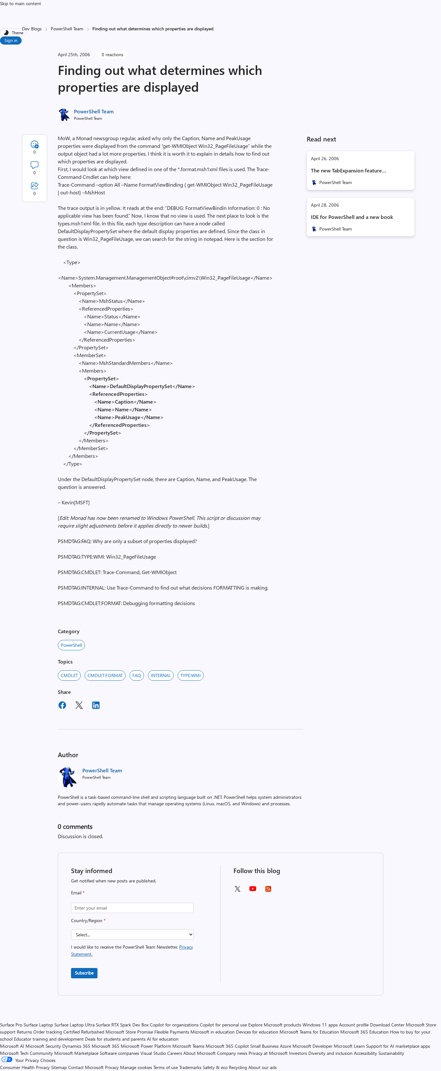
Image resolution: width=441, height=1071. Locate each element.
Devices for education (257, 1032)
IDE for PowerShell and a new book (352, 216)
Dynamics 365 (76, 1046)
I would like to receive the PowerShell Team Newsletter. (132, 950)
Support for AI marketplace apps (398, 1046)
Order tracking (47, 1032)
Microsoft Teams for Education (309, 1032)
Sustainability (391, 1053)
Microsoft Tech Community (26, 1053)
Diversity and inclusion (330, 1053)
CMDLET (69, 675)
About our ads (262, 1067)
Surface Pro (11, 1025)
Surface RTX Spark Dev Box (122, 1025)
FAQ (136, 675)
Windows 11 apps (320, 1025)
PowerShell (71, 645)
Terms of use (165, 1067)
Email (78, 893)
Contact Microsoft (86, 1067)
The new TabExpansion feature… (348, 170)
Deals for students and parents (115, 1039)
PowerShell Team (67, 29)
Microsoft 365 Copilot (227, 1046)
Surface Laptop (38, 1025)
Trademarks (190, 1067)
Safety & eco (215, 1067)
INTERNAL (161, 675)
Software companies (119, 1053)
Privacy (112, 1067)
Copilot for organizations (174, 1025)
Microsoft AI (12, 1046)
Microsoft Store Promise (129, 1032)
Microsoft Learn (349, 1046)
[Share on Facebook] (62, 706)
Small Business (264, 1046)
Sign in (11, 40)
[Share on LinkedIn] (95, 706)
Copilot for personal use (223, 1025)
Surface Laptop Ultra (74, 1025)
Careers (174, 1053)
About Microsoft (199, 1053)
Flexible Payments (171, 1032)
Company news (232, 1053)
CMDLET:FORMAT (105, 675)
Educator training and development (49, 1039)
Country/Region (88, 920)
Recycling (238, 1067)
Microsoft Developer (312, 1046)
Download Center (387, 1025)
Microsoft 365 (105, 1046)
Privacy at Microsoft (268, 1053)
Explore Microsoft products (274, 1025)
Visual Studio (153, 1053)
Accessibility (365, 1053)
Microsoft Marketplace (76, 1053)
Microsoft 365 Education (364, 1032)
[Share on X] (79, 706)
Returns (24, 1032)
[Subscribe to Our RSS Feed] (268, 891)
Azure (285, 1046)
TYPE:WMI (190, 675)
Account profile (354, 1025)
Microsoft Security (43, 1046)
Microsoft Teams (188, 1046)
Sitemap (59, 1067)
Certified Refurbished (83, 1032)
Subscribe (84, 973)
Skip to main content (20, 3)
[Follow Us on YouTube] (253, 891)
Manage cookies (136, 1067)
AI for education (163, 1039)
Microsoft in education (212, 1032)
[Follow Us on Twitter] (237, 891)
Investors (298, 1053)
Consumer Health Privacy (25, 1067)
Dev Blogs (32, 29)
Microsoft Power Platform (146, 1046)
